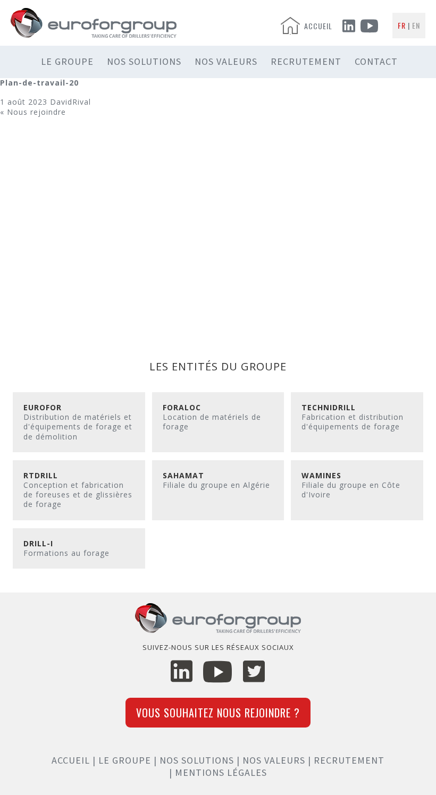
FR (402, 25)
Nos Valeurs (226, 61)
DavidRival (70, 102)
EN (416, 25)
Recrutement (306, 61)
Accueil (71, 760)
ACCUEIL (318, 25)
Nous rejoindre (36, 112)
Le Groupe (67, 61)
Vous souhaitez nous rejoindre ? (218, 713)
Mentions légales (221, 772)
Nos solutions (144, 61)
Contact (376, 61)
